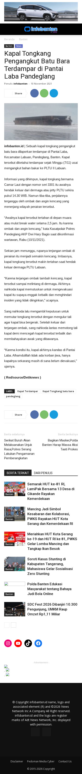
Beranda (9, 39)
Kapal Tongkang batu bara (58, 391)
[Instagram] (35, 732)
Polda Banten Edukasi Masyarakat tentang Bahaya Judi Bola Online (49, 589)
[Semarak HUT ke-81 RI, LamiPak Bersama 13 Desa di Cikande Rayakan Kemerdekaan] (14, 489)
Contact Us (64, 761)
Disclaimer (17, 761)
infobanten (20, 83)
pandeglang (13, 396)
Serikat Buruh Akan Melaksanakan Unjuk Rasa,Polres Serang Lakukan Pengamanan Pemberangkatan (19, 449)
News (18, 45)
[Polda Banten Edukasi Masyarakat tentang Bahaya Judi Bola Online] (14, 589)
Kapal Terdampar (27, 391)
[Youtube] (46, 732)
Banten (23, 39)
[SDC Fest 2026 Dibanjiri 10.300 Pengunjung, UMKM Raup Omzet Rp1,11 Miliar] (14, 609)
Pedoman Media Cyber (40, 761)
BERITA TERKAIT (18, 473)
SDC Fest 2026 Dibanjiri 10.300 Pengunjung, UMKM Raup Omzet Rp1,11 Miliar (52, 609)
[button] (76, 29)
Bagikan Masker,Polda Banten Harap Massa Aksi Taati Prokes (60, 444)
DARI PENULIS (43, 473)
